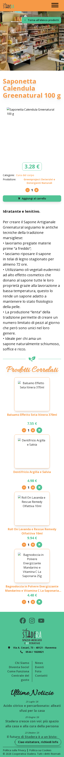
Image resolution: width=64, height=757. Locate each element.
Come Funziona (18, 671)
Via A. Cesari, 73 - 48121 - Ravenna (34, 647)
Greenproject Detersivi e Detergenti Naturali (39, 181)
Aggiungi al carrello (34, 198)
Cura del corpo (25, 175)
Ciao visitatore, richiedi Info (38, 742)
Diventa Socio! (19, 667)
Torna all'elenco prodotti (43, 20)
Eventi (39, 667)
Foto (38, 671)
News (39, 663)
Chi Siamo (22, 663)
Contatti (41, 676)
